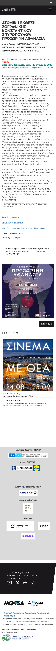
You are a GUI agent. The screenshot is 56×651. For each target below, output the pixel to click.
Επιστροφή (46, 324)
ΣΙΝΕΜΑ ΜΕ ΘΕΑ (12, 400)
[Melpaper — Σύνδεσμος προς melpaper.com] (44, 467)
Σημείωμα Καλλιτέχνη (12, 217)
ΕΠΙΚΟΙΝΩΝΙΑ (13, 575)
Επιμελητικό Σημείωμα (12, 223)
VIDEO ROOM (30, 575)
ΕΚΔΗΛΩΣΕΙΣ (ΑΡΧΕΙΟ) (18, 573)
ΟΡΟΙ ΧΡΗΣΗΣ (13, 578)
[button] (5, 638)
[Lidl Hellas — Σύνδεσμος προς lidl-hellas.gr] (32, 467)
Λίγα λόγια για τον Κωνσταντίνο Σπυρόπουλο (24, 228)
